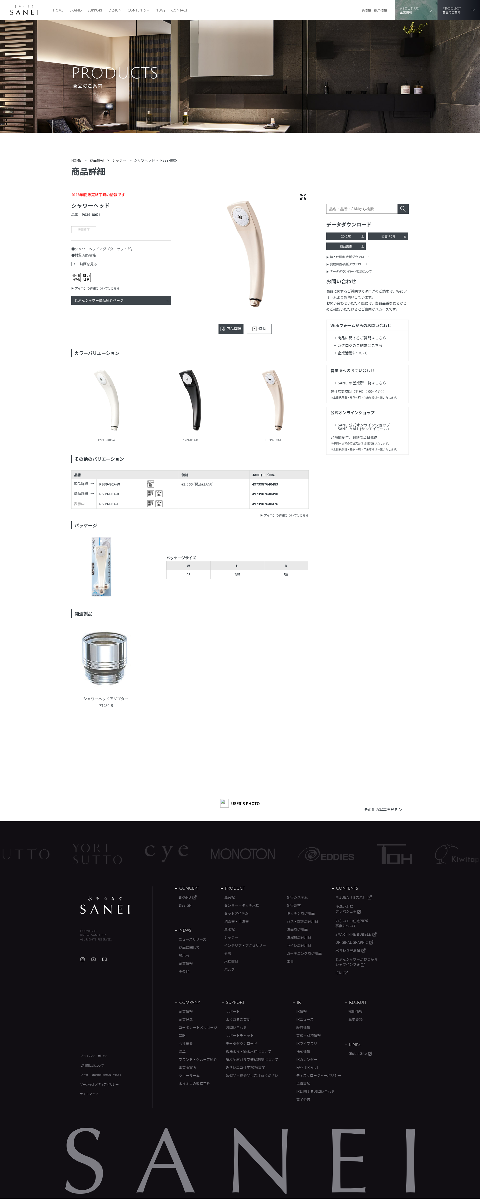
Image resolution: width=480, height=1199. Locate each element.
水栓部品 (231, 961)
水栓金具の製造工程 (194, 1083)
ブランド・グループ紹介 (198, 1059)
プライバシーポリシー (95, 1056)
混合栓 (229, 897)
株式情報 (303, 1051)
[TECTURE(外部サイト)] (104, 959)
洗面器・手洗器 (236, 921)
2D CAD (346, 236)
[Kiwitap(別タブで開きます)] (247, 854)
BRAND (75, 10)
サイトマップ (89, 1094)
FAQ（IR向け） (308, 1067)
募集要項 (355, 1019)
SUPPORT (95, 10)
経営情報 (303, 1027)
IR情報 (366, 10)
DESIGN (115, 10)
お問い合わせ (236, 1027)
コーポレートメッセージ (198, 1027)
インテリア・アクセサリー (245, 945)
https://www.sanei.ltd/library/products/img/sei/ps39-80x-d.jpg (190, 401)
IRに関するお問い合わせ (315, 1091)
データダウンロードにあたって (351, 271)
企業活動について (353, 352)
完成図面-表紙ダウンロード (348, 264)
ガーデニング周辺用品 (304, 953)
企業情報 (186, 963)
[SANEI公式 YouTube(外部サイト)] (93, 959)
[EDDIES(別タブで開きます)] (116, 854)
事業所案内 (187, 1067)
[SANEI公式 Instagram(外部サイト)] (82, 959)
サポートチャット (240, 1035)
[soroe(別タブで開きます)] (315, 854)
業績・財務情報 (308, 1035)
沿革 (182, 1051)
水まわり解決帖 (348, 950)
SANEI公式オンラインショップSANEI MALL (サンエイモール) (364, 426)
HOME (58, 10)
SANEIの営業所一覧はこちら (362, 382)
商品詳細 (81, 483)
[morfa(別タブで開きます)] (391, 854)
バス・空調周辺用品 (302, 921)
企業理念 (186, 1019)
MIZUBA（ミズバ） (351, 897)
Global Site (357, 1053)
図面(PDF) (388, 236)
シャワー (231, 937)
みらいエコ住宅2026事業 (245, 1067)
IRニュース (305, 1019)
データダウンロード (241, 1043)
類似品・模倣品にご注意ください (252, 1075)
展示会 (184, 955)
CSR (182, 1035)
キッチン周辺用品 (301, 913)
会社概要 (186, 1043)
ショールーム (189, 1075)
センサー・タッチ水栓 (241, 905)
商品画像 (346, 246)
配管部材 (294, 905)
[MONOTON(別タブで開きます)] (33, 853)
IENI (339, 972)
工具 (290, 961)
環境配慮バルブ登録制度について (252, 1059)
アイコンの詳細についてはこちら (97, 288)
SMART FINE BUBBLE (353, 934)
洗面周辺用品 (297, 929)
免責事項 (303, 1083)
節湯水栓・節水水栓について (248, 1051)
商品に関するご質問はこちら (362, 337)
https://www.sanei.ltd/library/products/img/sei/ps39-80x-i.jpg (273, 401)
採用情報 (380, 10)
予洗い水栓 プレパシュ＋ (346, 909)
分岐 (227, 953)
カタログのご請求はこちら (360, 345)
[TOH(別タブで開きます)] (185, 854)
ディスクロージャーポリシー (318, 1075)
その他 (184, 971)
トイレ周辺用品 (299, 945)
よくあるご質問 (238, 1019)
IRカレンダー (306, 1059)
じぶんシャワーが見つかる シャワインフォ (357, 962)
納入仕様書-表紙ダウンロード (350, 257)
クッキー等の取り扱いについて (101, 1075)
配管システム (297, 897)
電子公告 (303, 1099)
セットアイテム (236, 913)
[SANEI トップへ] (105, 905)
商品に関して (189, 947)
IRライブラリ (306, 1043)
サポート (233, 1011)
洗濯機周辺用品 (299, 937)
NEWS (160, 10)
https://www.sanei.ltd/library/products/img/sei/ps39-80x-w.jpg (106, 401)
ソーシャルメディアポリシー (99, 1084)
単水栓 (229, 929)
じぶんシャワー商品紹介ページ (99, 300)
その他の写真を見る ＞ (383, 809)
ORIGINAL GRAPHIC (352, 942)
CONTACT (179, 10)
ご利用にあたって (92, 1065)
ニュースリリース (192, 939)
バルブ (229, 969)
